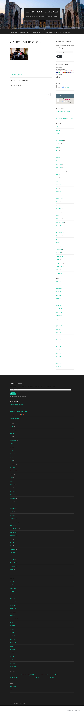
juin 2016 (58, 353)
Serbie (57, 239)
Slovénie (58, 242)
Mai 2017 (58, 332)
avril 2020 (58, 285)
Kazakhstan (59, 195)
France (57, 161)
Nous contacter (66, 32)
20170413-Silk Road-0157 (16, 74)
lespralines (21, 45)
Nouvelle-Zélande (60, 229)
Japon (57, 188)
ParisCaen (62, 674)
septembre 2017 (60, 319)
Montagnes (51, 674)
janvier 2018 (59, 305)
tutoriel (58, 269)
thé (37, 677)
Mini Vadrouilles (54, 29)
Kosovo (58, 201)
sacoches (29, 677)
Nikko (59, 674)
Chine (57, 147)
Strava (57, 32)
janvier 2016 (59, 366)
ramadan (20, 677)
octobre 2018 (59, 288)
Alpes (11, 674)
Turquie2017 (59, 266)
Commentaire (46, 94)
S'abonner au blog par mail (16, 383)
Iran (57, 181)
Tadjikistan (59, 249)
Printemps (14, 677)
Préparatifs (59, 235)
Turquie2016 (59, 263)
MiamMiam (59, 218)
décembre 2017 (59, 309)
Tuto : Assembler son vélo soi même (20, 32)
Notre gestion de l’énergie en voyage (64, 118)
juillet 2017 (59, 326)
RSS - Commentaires (14, 690)
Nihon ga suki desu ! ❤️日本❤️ (17, 415)
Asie (57, 137)
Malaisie (58, 212)
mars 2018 (58, 298)
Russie (26, 677)
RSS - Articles (13, 686)
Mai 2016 (58, 356)
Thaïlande (58, 252)
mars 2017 (58, 339)
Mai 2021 (58, 281)
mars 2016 (58, 363)
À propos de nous (15, 29)
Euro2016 (58, 157)
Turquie (58, 259)
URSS (49, 677)
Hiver (22, 674)
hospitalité (26, 674)
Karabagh (58, 191)
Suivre (59, 56)
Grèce (57, 178)
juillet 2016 (59, 349)
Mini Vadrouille (60, 222)
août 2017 (58, 322)
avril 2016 (58, 360)
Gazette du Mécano (48, 32)
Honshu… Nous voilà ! (15, 418)
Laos (57, 205)
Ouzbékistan (59, 232)
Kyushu (43, 674)
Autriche (58, 143)
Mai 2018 (58, 291)
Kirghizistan (59, 198)
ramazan (23, 677)
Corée (57, 150)
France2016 (59, 164)
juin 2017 (58, 329)
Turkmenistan (59, 256)
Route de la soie (33, 29)
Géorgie (58, 174)
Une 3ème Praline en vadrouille (63, 115)
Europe (24, 29)
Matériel (58, 215)
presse (65, 674)
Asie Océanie (44, 29)
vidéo (52, 678)
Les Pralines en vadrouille (42, 12)
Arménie (58, 133)
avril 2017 (58, 336)
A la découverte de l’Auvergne (63, 111)
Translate (66, 87)
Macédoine (58, 208)
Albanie (58, 126)
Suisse (57, 246)
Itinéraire (58, 184)
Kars (38, 674)
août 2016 (58, 346)
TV (47, 678)
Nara (54, 674)
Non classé (58, 225)
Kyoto (40, 674)
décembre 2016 (59, 343)
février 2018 (59, 302)
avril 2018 (58, 295)
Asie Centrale (59, 140)
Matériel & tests (36, 32)
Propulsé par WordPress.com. (18, 703)
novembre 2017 (60, 312)
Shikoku (34, 677)
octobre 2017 (59, 315)
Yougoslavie (59, 273)
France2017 (59, 167)
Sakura (32, 677)
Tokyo (40, 677)
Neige (56, 674)
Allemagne (58, 130)
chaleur (16, 674)
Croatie (58, 154)
